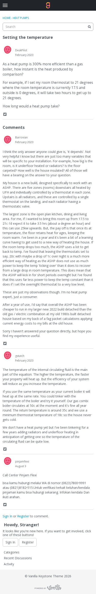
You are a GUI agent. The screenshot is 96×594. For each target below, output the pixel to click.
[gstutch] (7, 356)
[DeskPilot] (7, 50)
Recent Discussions (18, 558)
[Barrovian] (7, 140)
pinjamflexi (22, 461)
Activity (9, 564)
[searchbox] (48, 27)
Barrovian (21, 137)
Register (23, 516)
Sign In (7, 516)
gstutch (19, 356)
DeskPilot (21, 50)
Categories (11, 552)
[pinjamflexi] (7, 461)
